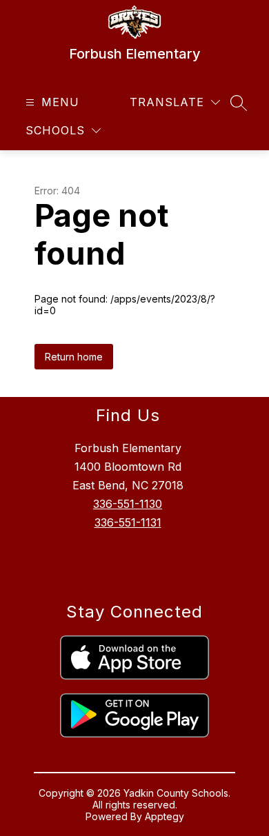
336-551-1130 (127, 504)
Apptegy (164, 816)
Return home (74, 357)
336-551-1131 (127, 522)
